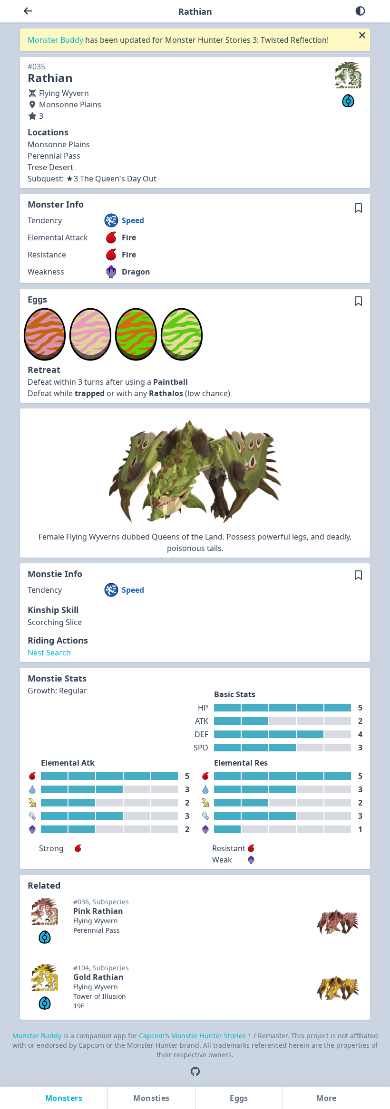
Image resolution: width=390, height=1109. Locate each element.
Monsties (151, 1098)
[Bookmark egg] (358, 301)
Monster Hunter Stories (209, 1035)
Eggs (239, 1098)
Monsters (63, 1098)
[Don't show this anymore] (362, 35)
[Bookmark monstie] (358, 575)
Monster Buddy (56, 40)
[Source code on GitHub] (195, 1071)
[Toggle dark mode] (360, 11)
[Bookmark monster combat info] (358, 208)
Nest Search (49, 652)
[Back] (28, 11)
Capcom (152, 1035)
